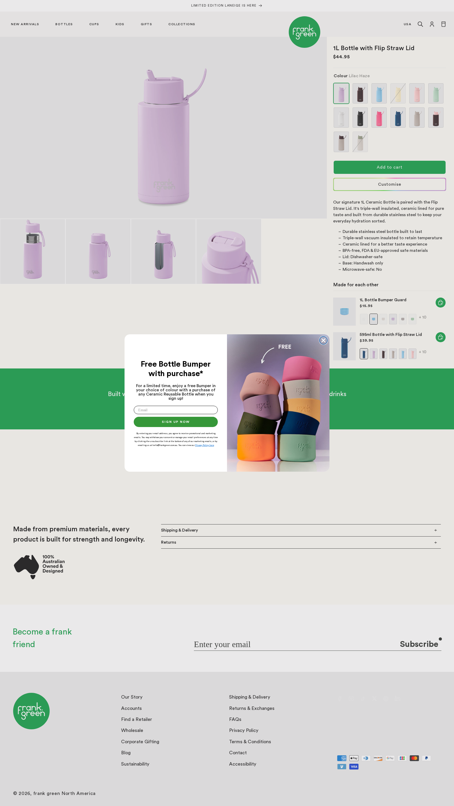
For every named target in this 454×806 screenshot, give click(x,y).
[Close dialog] (323, 340)
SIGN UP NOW (176, 421)
